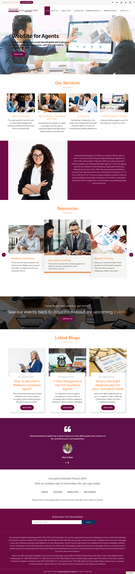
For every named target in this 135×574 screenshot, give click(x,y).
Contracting (79, 10)
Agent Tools (65, 10)
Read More (18, 54)
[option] (67, 44)
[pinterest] (130, 2)
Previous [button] (4, 255)
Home (47, 10)
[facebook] (113, 2)
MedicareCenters (21, 116)
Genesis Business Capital (66, 571)
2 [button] (67, 71)
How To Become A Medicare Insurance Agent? (27, 385)
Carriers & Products (92, 10)
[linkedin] (117, 2)
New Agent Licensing (28, 258)
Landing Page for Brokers (114, 116)
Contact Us (124, 10)
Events (120, 311)
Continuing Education (111, 258)
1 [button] (65, 71)
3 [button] (70, 71)
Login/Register (26, 2)
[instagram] (126, 2)
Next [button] (131, 255)
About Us (54, 10)
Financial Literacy (110, 10)
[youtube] (121, 2)
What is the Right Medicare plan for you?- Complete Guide (108, 385)
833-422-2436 (12, 2)
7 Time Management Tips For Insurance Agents (67, 385)
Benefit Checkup (61, 260)
